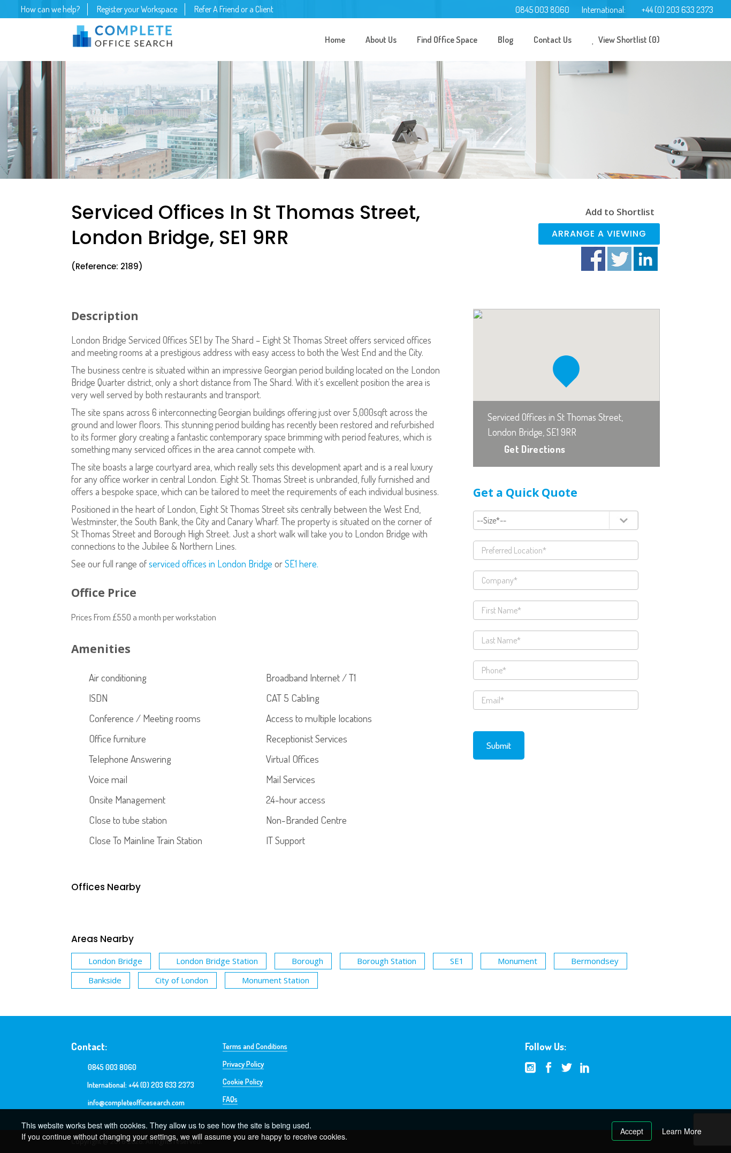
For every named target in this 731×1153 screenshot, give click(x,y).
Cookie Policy (243, 1081)
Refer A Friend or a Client (233, 9)
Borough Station (386, 960)
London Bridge (115, 960)
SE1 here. (301, 564)
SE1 (457, 960)
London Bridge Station (217, 960)
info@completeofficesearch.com (136, 1102)
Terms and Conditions (255, 1046)
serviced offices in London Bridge (210, 564)
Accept (631, 1131)
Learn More (682, 1131)
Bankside (104, 980)
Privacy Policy (243, 1063)
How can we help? (50, 9)
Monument (517, 960)
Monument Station (275, 980)
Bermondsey (595, 960)
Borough (307, 960)
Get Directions (534, 449)
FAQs (230, 1099)
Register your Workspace (137, 9)
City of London (181, 980)
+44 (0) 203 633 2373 (677, 9)
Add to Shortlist (619, 212)
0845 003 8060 (542, 9)
